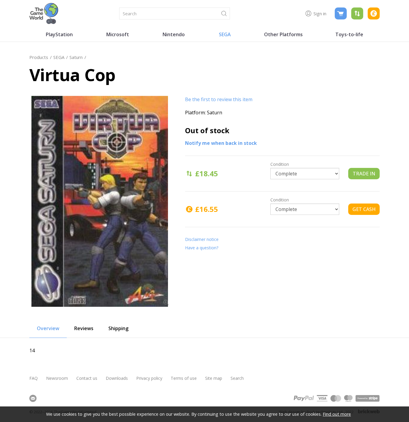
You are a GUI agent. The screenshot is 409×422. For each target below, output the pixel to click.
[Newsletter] (33, 398)
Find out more (337, 414)
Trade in (364, 173)
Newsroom (57, 378)
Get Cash (364, 209)
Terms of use (184, 378)
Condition (279, 164)
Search (237, 378)
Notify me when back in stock (221, 143)
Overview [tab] (48, 328)
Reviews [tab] (83, 328)
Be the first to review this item (218, 99)
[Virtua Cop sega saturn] (99, 201)
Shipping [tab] (118, 328)
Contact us (86, 378)
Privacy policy (149, 378)
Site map (213, 378)
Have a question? (201, 248)
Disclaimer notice (202, 239)
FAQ (33, 378)
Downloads (117, 378)
